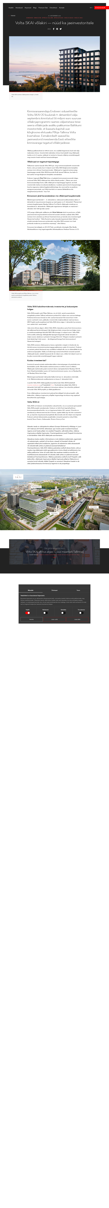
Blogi (34, 8)
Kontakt (61, 8)
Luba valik (54, 619)
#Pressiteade (58, 18)
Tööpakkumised (42, 791)
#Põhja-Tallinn (47, 18)
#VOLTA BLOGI (68, 18)
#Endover (29, 18)
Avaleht (11, 8)
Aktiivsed (21, 781)
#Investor (37, 18)
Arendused (19, 8)
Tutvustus (40, 786)
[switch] (45, 613)
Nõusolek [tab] (30, 590)
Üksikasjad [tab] (55, 590)
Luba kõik (77, 619)
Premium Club (43, 8)
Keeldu (32, 619)
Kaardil (20, 788)
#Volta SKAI (78, 18)
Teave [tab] (78, 590)
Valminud (21, 786)
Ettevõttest (53, 8)
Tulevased (21, 784)
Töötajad (40, 789)
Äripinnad (28, 8)
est (91, 7)
